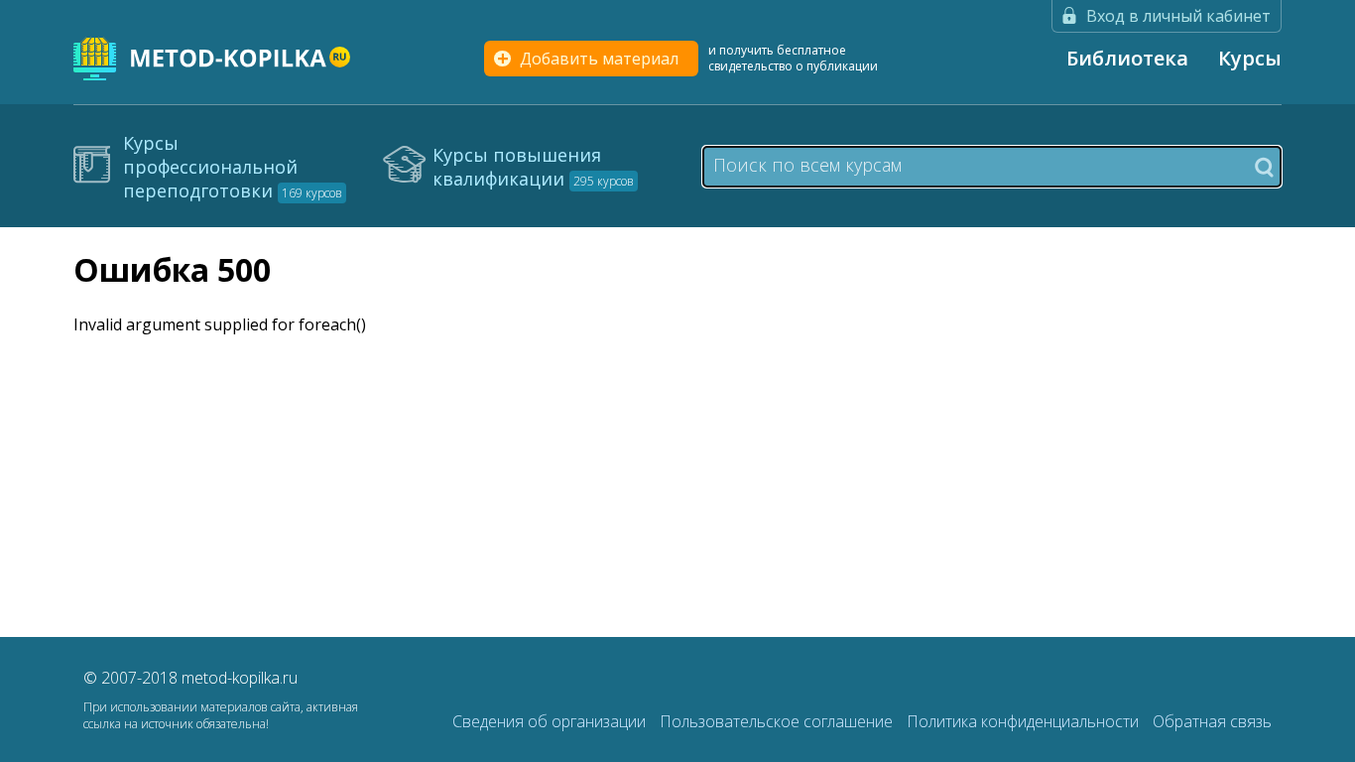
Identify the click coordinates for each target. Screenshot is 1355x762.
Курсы (1250, 58)
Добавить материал (599, 58)
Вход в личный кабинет (1178, 16)
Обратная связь (1212, 721)
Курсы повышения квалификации (533, 166)
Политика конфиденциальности (1025, 721)
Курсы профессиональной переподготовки (232, 166)
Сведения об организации (551, 721)
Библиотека (1127, 58)
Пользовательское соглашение (778, 721)
